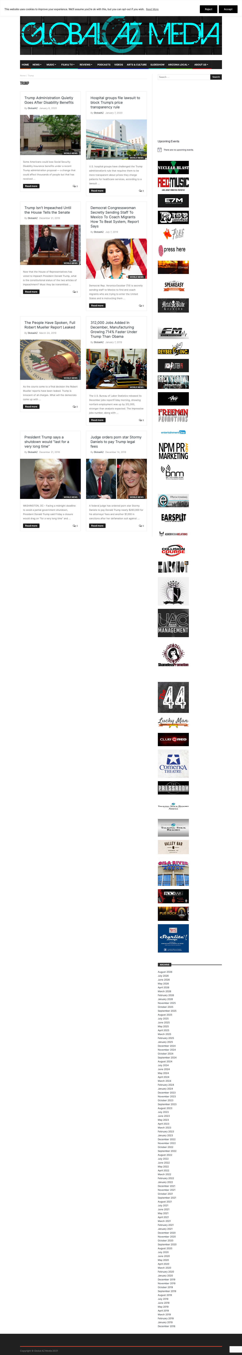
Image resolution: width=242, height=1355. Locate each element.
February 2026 (166, 995)
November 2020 (167, 1236)
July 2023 (163, 1112)
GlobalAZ (33, 108)
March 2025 (164, 1034)
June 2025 (164, 1022)
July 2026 (163, 975)
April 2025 (163, 1030)
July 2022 (163, 1158)
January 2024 (165, 1088)
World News (70, 153)
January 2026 (165, 999)
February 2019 (166, 1318)
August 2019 (165, 1295)
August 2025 (165, 1014)
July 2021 (163, 1205)
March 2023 (164, 1127)
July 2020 (163, 1252)
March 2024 (164, 1080)
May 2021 (163, 1213)
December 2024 (167, 1045)
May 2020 (163, 1260)
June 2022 (164, 1162)
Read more (31, 186)
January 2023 (165, 1135)
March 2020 (164, 1267)
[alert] (190, 150)
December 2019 (166, 1279)
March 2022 (164, 1174)
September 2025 (167, 1010)
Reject (208, 9)
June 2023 (164, 1115)
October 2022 (165, 1147)
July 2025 (163, 1018)
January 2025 (165, 1041)
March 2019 (164, 1314)
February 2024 (166, 1084)
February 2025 (166, 1038)
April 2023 (163, 1123)
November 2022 (167, 1143)
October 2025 (165, 1006)
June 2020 (164, 1256)
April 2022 (163, 1170)
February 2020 (166, 1271)
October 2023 (165, 1100)
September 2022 (167, 1151)
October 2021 (165, 1193)
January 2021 (165, 1228)
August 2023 (165, 1108)
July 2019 (163, 1298)
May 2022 (163, 1166)
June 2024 (164, 1069)
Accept (228, 9)
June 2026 (164, 979)
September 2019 (167, 1291)
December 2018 (166, 1326)
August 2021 (165, 1201)
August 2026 (165, 971)
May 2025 (163, 1026)
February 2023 (166, 1131)
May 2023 (163, 1119)
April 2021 (163, 1217)
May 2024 (163, 1073)
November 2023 (167, 1096)
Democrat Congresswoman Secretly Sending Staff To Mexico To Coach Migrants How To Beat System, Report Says (115, 217)
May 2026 (163, 983)
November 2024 (167, 1049)
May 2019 (163, 1306)
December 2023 (167, 1092)
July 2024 (163, 1065)
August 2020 (165, 1248)
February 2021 (166, 1224)
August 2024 (165, 1061)
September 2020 (167, 1244)
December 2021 (166, 1186)
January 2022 (165, 1182)
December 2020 (167, 1232)
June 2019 (163, 1302)
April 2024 (163, 1077)
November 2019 (166, 1283)
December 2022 (167, 1139)
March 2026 (164, 991)
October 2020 (165, 1240)
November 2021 (166, 1189)
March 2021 (164, 1221)
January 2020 (165, 1275)
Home (23, 75)
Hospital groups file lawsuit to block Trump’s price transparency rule (115, 102)
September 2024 (167, 1057)
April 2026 (163, 987)
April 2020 (163, 1263)
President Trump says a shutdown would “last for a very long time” (46, 441)
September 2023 (167, 1104)
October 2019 (165, 1287)
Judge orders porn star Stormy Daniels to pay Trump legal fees (116, 441)
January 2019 (165, 1322)
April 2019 (163, 1310)
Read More (152, 9)
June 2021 (163, 1209)
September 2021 (167, 1197)
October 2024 (165, 1053)
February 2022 (166, 1178)
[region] (121, 8)
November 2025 (167, 1003)
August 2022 (165, 1154)
